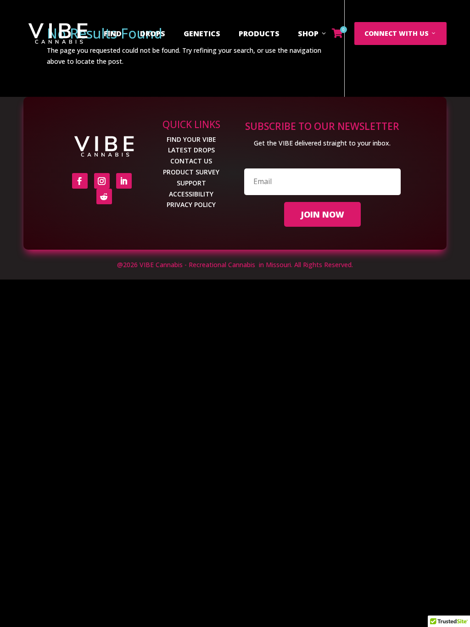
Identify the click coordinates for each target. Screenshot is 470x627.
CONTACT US (191, 161)
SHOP (308, 33)
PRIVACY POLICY (191, 204)
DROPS (152, 33)
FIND (113, 33)
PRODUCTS (259, 33)
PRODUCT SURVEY (191, 172)
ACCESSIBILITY (191, 194)
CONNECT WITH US (396, 33)
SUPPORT (191, 183)
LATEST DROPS (191, 150)
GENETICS (202, 33)
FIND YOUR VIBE (191, 139)
